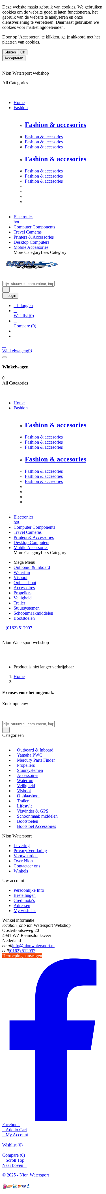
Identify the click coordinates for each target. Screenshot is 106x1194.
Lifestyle (25, 806)
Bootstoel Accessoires (36, 826)
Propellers (26, 765)
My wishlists (25, 910)
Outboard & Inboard (35, 750)
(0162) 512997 (22, 950)
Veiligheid (26, 785)
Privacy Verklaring (30, 850)
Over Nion (23, 860)
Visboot (24, 790)
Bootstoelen (27, 821)
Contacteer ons (27, 865)
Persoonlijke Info (29, 890)
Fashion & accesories (55, 124)
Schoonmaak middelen (37, 816)
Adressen (22, 905)
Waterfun (25, 780)
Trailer (23, 800)
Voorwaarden (26, 855)
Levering (22, 845)
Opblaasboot (28, 795)
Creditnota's (24, 900)
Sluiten (10, 52)
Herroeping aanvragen (22, 955)
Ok (22, 52)
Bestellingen (25, 895)
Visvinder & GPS (32, 811)
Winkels (21, 871)
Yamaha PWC (29, 755)
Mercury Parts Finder (36, 760)
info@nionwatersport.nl (33, 945)
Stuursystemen (30, 770)
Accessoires (27, 775)
